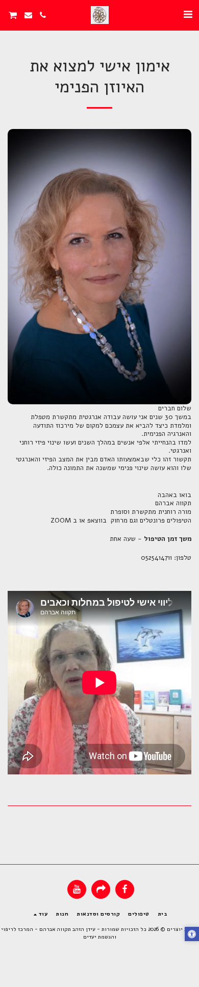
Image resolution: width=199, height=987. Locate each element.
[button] (187, 14)
